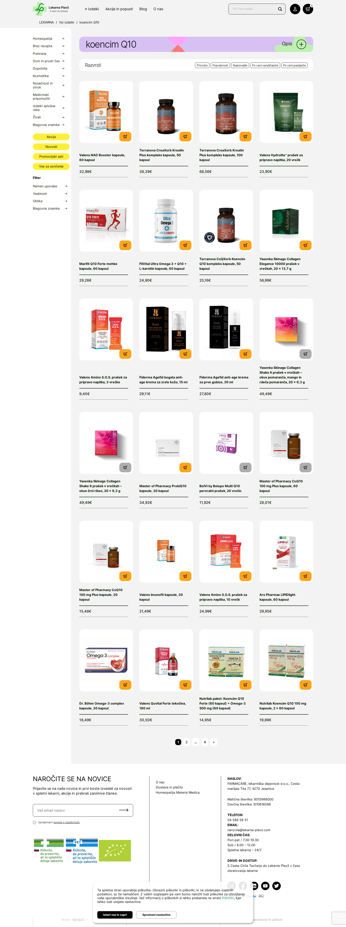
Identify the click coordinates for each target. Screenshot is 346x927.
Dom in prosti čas (46, 61)
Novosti (51, 147)
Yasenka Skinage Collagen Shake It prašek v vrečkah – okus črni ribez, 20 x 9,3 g (100, 486)
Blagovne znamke (46, 125)
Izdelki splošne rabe (44, 108)
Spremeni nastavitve (156, 914)
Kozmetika (41, 76)
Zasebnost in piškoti (266, 920)
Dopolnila (40, 68)
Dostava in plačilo (169, 787)
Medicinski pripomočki (41, 96)
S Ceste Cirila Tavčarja (244, 866)
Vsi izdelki (66, 22)
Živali (37, 117)
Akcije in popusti (119, 9)
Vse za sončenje (51, 166)
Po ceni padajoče (294, 65)
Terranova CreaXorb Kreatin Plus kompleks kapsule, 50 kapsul (161, 155)
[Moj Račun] (295, 9)
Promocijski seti (51, 156)
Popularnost (220, 65)
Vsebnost (40, 194)
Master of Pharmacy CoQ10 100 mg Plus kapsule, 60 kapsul (281, 486)
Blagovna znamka (46, 208)
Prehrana (39, 54)
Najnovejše (240, 65)
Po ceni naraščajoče (265, 65)
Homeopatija (42, 39)
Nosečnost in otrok (43, 85)
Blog (143, 9)
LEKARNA (46, 22)
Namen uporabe (45, 186)
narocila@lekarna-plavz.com (249, 830)
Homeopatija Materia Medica (178, 792)
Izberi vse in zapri (115, 914)
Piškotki (228, 898)
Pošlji (123, 810)
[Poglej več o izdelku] (106, 112)
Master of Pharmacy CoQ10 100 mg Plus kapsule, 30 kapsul (101, 594)
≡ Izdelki (92, 9)
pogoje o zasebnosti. (66, 822)
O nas (158, 9)
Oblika (37, 201)
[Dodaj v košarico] (125, 136)
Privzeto (202, 65)
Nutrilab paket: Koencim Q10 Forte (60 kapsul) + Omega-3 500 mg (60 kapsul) (222, 703)
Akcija (51, 137)
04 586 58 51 (237, 820)
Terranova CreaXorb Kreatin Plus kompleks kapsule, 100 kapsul (221, 155)
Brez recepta (42, 46)
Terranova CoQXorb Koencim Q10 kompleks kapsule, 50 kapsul (222, 264)
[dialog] (173, 902)
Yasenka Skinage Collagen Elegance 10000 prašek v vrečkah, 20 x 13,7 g (280, 264)
